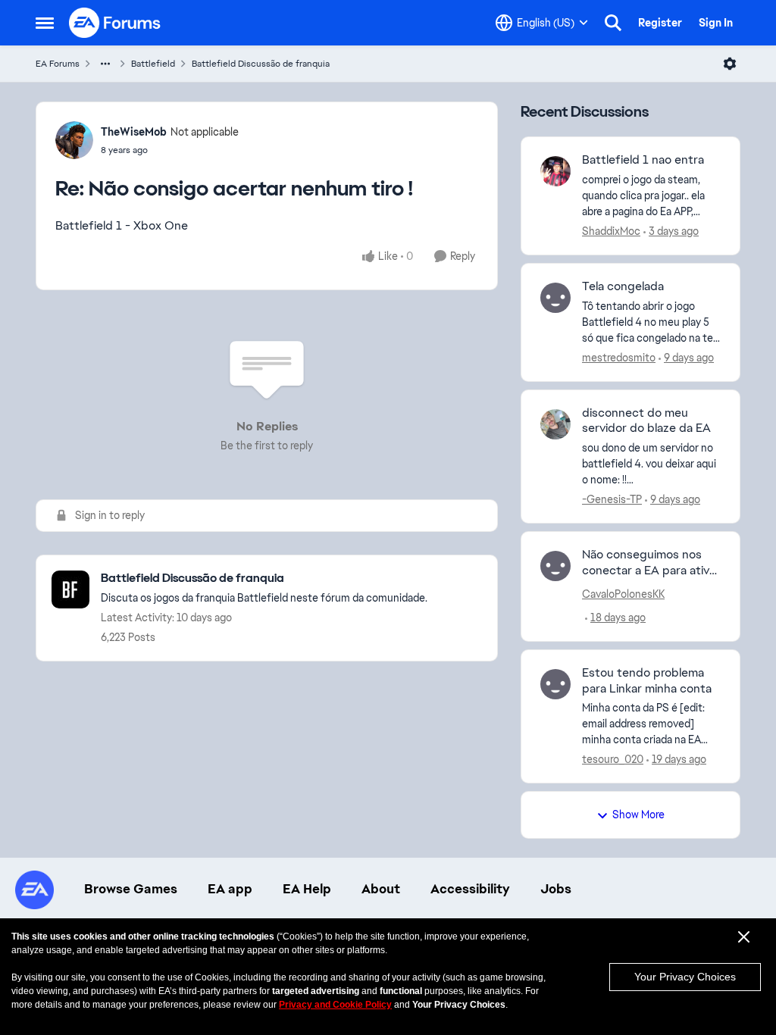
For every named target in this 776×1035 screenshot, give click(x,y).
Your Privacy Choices (685, 977)
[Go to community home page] (115, 23)
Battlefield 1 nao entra (643, 159)
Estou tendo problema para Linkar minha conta (647, 680)
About (380, 888)
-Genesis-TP (612, 499)
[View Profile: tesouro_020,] (555, 684)
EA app (230, 888)
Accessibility (470, 888)
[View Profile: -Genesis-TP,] (555, 424)
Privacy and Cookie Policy (335, 1004)
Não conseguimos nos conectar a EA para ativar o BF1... (651, 563)
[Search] (613, 23)
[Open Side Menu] (44, 22)
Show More (638, 814)
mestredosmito (619, 357)
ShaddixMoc (611, 231)
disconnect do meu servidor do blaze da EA (646, 420)
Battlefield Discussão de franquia (261, 64)
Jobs (555, 888)
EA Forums (58, 64)
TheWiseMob (134, 132)
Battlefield (153, 64)
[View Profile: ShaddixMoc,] (555, 171)
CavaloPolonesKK (623, 594)
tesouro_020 (612, 759)
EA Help (307, 888)
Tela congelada (623, 286)
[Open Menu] (729, 63)
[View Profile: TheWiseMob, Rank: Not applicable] (74, 140)
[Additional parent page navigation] (105, 63)
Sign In (716, 23)
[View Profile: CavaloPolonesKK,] (555, 566)
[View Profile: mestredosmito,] (555, 298)
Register (660, 23)
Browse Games (130, 888)
